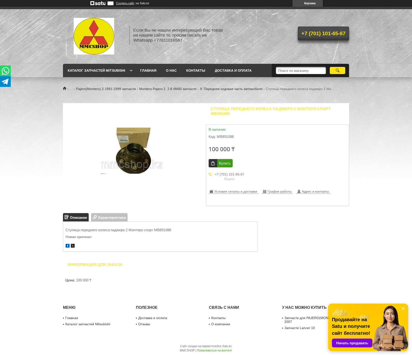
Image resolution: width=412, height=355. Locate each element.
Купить (225, 163)
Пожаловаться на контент (214, 350)
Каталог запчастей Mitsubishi (96, 70)
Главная (148, 70)
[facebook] (68, 246)
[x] (73, 246)
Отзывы (144, 324)
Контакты (195, 70)
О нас (171, 70)
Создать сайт (125, 3)
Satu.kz (227, 346)
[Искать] (337, 70)
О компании (220, 324)
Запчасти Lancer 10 (299, 328)
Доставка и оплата (233, 70)
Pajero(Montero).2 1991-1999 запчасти (106, 89)
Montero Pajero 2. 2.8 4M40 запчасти (167, 89)
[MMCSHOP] (94, 35)
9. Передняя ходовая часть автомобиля (231, 89)
